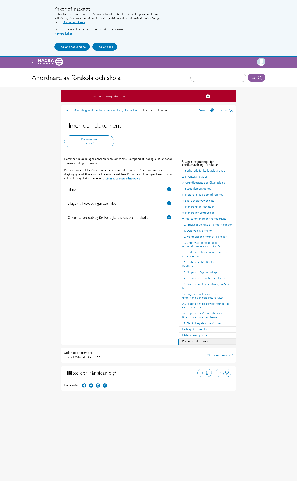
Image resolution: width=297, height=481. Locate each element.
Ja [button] (202, 373)
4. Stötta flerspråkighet (196, 188)
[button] (261, 62)
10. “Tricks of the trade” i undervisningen (207, 224)
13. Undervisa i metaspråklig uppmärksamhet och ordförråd (201, 244)
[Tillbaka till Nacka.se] (47, 62)
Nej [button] (221, 373)
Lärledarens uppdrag (195, 335)
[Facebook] (84, 385)
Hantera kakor (63, 33)
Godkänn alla (104, 46)
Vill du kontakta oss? (220, 355)
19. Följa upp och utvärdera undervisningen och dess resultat (202, 295)
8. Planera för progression (198, 212)
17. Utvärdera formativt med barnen (204, 278)
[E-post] (105, 385)
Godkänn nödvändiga (72, 46)
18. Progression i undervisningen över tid (205, 286)
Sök (254, 77)
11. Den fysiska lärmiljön (197, 230)
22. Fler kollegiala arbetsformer (202, 323)
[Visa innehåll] (169, 189)
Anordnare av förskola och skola (76, 77)
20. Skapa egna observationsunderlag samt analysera (206, 305)
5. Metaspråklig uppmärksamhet (202, 194)
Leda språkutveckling (195, 329)
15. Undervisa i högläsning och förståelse (201, 264)
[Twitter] (91, 385)
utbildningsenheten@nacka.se (121, 178)
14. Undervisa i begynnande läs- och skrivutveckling (204, 254)
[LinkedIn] (98, 385)
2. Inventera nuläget (194, 176)
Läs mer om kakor (74, 22)
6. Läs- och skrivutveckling (198, 200)
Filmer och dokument (195, 341)
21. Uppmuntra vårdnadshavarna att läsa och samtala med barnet (204, 315)
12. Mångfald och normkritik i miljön (204, 236)
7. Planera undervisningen (198, 206)
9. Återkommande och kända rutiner (204, 218)
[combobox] (218, 78)
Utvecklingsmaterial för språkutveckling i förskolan (200, 163)
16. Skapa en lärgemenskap (199, 272)
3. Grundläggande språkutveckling (203, 182)
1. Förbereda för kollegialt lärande (203, 170)
